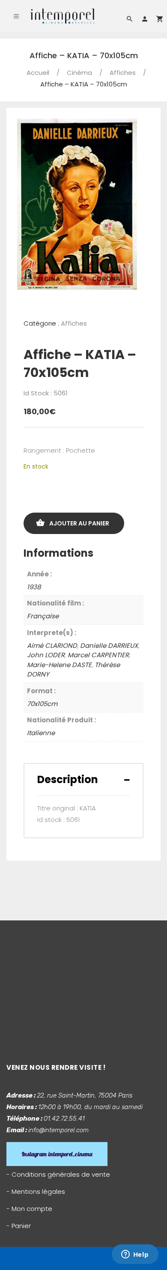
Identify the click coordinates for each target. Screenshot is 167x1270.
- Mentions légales (35, 1191)
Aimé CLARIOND (52, 645)
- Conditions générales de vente (58, 1174)
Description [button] (67, 779)
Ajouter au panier (79, 523)
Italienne (41, 732)
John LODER (46, 654)
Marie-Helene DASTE (59, 664)
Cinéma (79, 72)
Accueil (38, 72)
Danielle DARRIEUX (109, 645)
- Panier (18, 1225)
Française (43, 615)
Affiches (123, 72)
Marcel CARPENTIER (98, 654)
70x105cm (42, 703)
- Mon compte (29, 1208)
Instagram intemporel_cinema (56, 1154)
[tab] (83, 779)
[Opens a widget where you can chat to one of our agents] (134, 1255)
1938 (34, 586)
